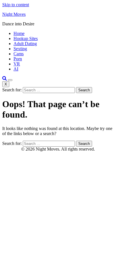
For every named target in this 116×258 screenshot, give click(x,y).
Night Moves (14, 14)
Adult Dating (25, 43)
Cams (19, 53)
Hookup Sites (26, 38)
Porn (18, 58)
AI (16, 69)
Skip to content (15, 4)
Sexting (20, 48)
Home (19, 33)
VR (17, 63)
